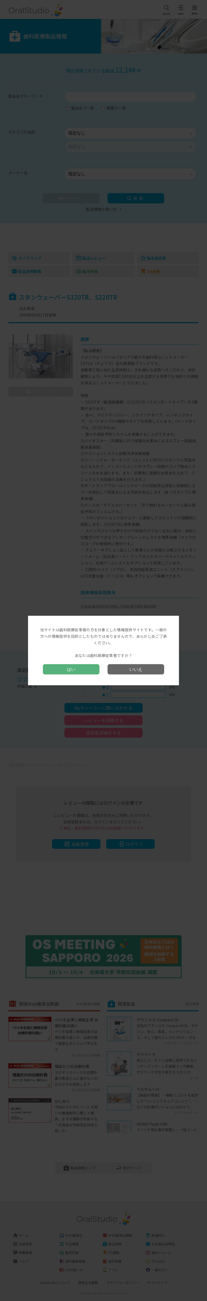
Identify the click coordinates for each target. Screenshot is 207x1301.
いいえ (135, 669)
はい (71, 669)
